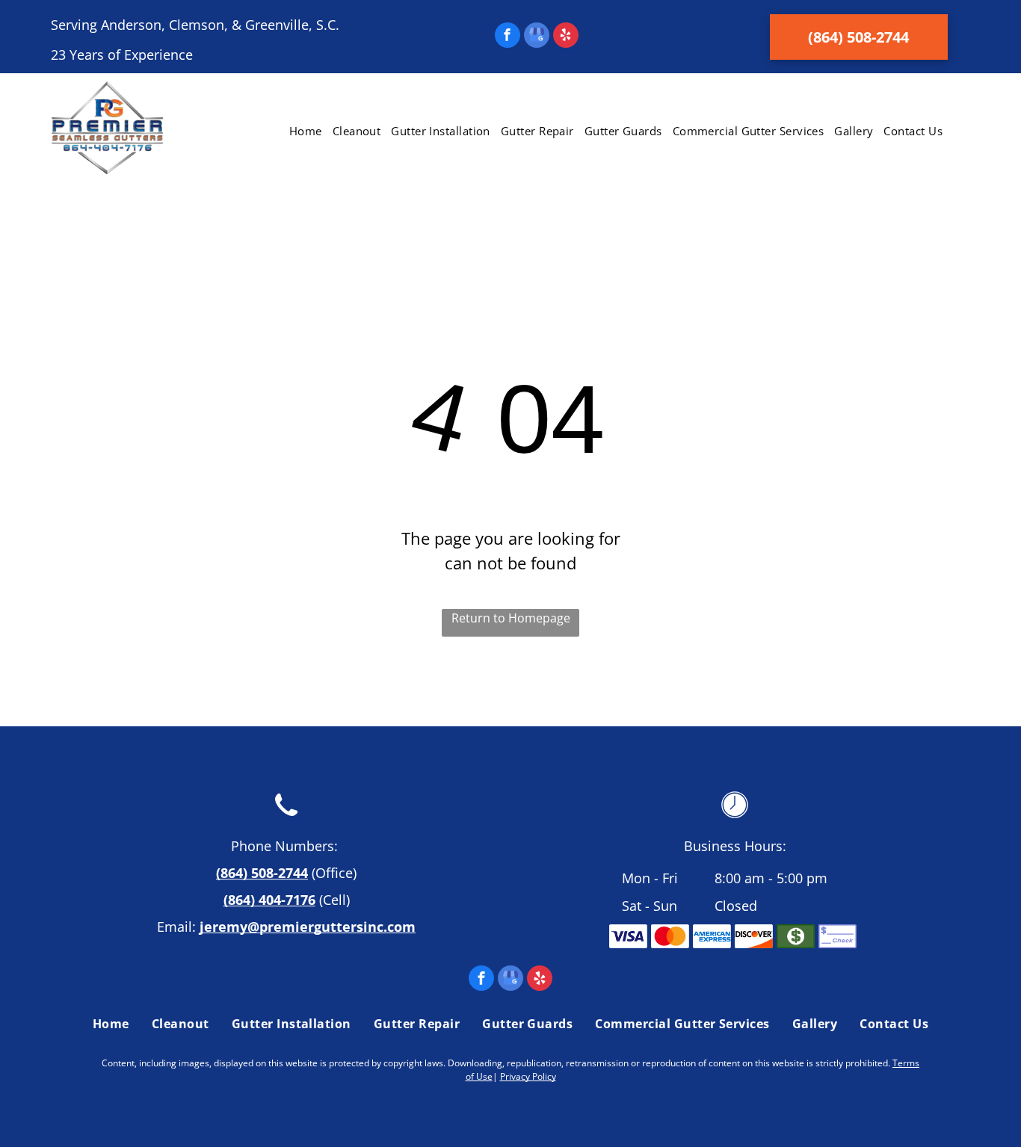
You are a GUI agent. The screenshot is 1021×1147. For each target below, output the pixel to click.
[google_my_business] (536, 37)
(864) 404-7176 (269, 900)
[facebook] (507, 37)
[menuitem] (305, 131)
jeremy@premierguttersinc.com (308, 927)
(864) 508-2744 (262, 873)
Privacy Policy (528, 1076)
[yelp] (566, 37)
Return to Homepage (510, 618)
